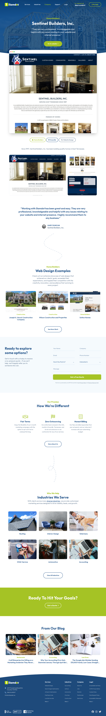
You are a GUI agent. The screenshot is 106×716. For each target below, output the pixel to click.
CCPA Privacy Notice (94, 689)
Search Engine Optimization (52, 689)
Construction (21, 314)
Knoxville (53, 140)
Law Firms (85, 657)
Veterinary (83, 534)
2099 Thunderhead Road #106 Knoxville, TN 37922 (15, 688)
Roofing (22, 534)
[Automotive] (53, 549)
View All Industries (53, 575)
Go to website (52, 44)
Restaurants (21, 657)
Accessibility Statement (95, 698)
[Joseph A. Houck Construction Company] (21, 301)
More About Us (53, 444)
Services (27, 4)
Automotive (53, 562)
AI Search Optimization (51, 692)
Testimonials (80, 695)
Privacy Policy (83, 382)
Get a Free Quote (77, 377)
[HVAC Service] (22, 549)
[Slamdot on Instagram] (96, 712)
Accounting (83, 562)
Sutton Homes (85, 317)
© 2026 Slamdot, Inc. (10, 695)
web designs (65, 276)
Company (48, 4)
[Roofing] (22, 521)
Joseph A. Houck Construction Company (21, 318)
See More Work (53, 329)
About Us (79, 685)
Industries (37, 4)
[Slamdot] (12, 4)
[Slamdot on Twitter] (100, 712)
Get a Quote (52, 605)
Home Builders (53, 18)
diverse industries (53, 501)
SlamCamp (80, 698)
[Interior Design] (53, 521)
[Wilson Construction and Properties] (53, 301)
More (46, 701)
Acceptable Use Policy (94, 685)
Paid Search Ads (49, 695)
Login (66, 4)
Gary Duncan (53, 225)
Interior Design (53, 534)
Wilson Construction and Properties (53, 317)
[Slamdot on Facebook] (93, 712)
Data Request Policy (94, 695)
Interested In (84, 362)
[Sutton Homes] (85, 301)
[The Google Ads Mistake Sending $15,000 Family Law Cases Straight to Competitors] (85, 644)
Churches (67, 695)
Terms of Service (92, 382)
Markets (79, 692)
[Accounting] (83, 549)
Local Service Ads (49, 698)
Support (57, 4)
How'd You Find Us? (59, 362)
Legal (91, 682)
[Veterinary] (83, 521)
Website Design (68, 140)
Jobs (78, 689)
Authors (67, 689)
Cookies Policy (93, 692)
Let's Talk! (95, 4)
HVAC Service (22, 562)
